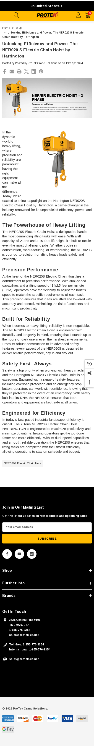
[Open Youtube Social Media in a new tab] (19, 554)
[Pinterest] (41, 71)
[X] (26, 71)
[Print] (19, 71)
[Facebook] (4, 71)
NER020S (37, 276)
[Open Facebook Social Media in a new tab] (7, 554)
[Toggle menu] (6, 14)
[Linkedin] (33, 71)
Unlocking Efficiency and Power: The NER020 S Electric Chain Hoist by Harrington (40, 50)
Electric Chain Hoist (40, 330)
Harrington (61, 201)
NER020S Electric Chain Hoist (23, 463)
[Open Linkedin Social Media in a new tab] (32, 554)
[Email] (12, 71)
